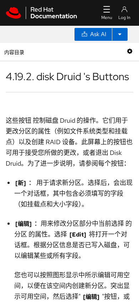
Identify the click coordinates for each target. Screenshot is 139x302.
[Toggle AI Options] (120, 34)
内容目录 (14, 51)
